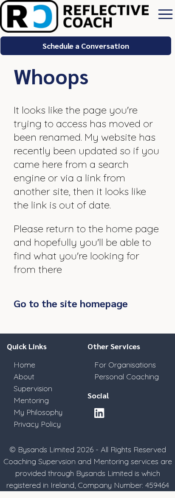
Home (24, 365)
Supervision (33, 388)
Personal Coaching (126, 376)
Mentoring (31, 400)
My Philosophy (38, 412)
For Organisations (125, 365)
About (24, 376)
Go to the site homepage (71, 303)
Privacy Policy (37, 424)
